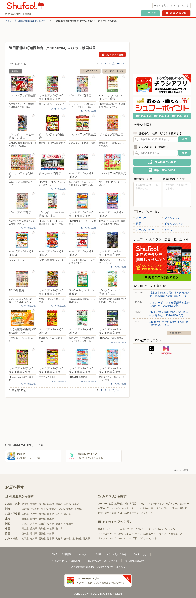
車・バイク (156, 508)
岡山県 (25, 528)
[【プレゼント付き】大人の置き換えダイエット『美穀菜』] (52, 201)
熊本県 (50, 538)
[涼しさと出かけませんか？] (52, 84)
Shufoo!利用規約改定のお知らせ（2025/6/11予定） (168, 323)
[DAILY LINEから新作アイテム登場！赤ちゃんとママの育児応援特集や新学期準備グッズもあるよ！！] (22, 201)
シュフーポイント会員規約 (66, 560)
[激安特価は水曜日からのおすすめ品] (112, 123)
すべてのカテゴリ (114, 71)
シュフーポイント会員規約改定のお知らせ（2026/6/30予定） (169, 304)
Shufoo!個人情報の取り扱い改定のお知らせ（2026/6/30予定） (168, 314)
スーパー (141, 217)
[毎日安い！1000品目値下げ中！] (52, 123)
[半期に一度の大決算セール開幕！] (52, 279)
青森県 (33, 503)
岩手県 (42, 503)
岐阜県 (42, 518)
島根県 (50, 528)
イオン (171, 529)
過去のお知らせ (179, 333)
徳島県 (25, 533)
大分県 (59, 538)
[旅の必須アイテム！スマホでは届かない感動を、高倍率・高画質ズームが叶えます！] (82, 162)
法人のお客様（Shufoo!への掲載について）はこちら (98, 567)
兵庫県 (33, 523)
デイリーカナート (148, 538)
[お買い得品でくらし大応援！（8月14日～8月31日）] (22, 279)
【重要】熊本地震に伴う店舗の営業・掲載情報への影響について (169, 294)
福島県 (75, 503)
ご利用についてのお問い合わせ (110, 554)
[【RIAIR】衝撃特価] (82, 357)
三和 (134, 538)
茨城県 (61, 508)
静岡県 (33, 518)
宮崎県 (67, 538)
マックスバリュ (139, 529)
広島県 (33, 528)
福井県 (67, 513)
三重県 (50, 518)
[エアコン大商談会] (52, 357)
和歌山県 (68, 523)
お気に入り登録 (33, 77)
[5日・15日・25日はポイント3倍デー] (112, 162)
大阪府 (25, 523)
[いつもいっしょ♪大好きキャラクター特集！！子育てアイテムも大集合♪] (82, 84)
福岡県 (25, 538)
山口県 (59, 528)
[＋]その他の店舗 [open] (58, 108)
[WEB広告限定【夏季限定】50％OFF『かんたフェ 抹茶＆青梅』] (112, 279)
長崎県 (42, 538)
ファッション (172, 217)
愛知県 (25, 518)
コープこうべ (115, 538)
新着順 (13, 71)
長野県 (33, 513)
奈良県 (59, 523)
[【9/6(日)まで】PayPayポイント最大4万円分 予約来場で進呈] (52, 162)
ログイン (150, 13)
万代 (120, 533)
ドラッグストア (173, 223)
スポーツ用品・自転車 (175, 508)
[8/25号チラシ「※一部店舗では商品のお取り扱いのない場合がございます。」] (22, 84)
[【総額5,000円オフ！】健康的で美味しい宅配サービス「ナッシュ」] (112, 84)
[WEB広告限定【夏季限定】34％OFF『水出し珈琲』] (22, 123)
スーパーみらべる (158, 529)
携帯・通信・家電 (107, 512)
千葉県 (52, 508)
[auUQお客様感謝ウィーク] (52, 240)
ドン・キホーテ (121, 529)
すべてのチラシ (90, 71)
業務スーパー (105, 529)
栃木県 (69, 508)
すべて (168, 229)
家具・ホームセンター (177, 503)
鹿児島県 (77, 538)
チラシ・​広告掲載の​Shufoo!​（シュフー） (26, 20)
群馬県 (78, 508)
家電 (138, 223)
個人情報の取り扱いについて (103, 560)
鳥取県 (42, 528)
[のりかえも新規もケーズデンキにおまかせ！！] (82, 240)
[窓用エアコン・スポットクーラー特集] (112, 357)
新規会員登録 (176, 13)
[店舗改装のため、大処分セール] (52, 318)
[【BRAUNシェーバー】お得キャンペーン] (112, 240)
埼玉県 (44, 508)
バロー (127, 538)
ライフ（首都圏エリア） (172, 533)
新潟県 (42, 513)
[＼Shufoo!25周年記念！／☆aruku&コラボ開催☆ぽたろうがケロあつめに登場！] (82, 279)
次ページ (118, 63)
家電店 (101, 508)
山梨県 (25, 513)
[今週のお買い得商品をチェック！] (22, 162)
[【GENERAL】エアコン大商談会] (82, 201)
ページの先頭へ (180, 470)
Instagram (166, 350)
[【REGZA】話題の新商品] (112, 318)
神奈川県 (34, 508)
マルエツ (128, 533)
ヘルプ (82, 554)
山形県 (67, 503)
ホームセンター (145, 229)
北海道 (25, 503)
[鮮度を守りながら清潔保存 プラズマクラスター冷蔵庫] (82, 318)
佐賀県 (33, 538)
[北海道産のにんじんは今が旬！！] (22, 318)
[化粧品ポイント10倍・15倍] (82, 123)
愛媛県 (42, 533)
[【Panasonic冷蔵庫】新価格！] (22, 357)
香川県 (33, 533)
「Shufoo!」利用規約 (60, 554)
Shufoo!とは (140, 554)
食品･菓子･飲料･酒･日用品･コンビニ (128, 503)
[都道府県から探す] (162, 162)
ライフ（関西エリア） (146, 533)
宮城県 (50, 503)
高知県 (50, 533)
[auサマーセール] (22, 240)
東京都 (25, 508)
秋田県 (59, 503)
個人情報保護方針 (134, 560)
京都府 (42, 523)
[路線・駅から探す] (162, 170)
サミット (102, 538)
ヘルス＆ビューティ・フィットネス (136, 512)
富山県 (50, 513)
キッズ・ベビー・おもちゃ (135, 508)
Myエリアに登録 (112, 54)
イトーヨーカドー (107, 533)
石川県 (59, 513)
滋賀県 (50, 523)
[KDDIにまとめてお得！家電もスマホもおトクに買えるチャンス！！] (112, 201)
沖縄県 (86, 538)
